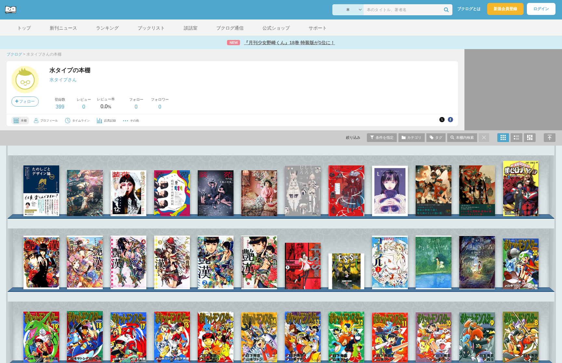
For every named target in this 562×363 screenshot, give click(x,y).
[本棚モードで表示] (503, 137)
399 (60, 107)
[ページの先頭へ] (549, 137)
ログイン (541, 8)
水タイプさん (63, 79)
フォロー (26, 101)
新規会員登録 (505, 8)
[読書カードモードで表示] (530, 137)
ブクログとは (469, 8)
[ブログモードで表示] (516, 137)
